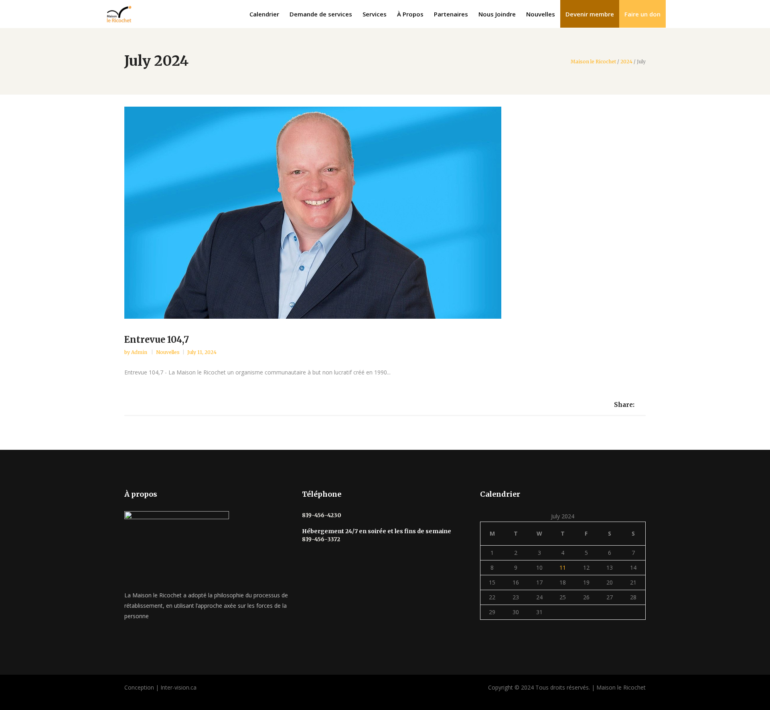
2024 (626, 61)
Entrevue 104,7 (156, 339)
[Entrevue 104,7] (385, 213)
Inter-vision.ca (178, 687)
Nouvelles (168, 352)
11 (562, 567)
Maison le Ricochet (593, 61)
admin (139, 352)
